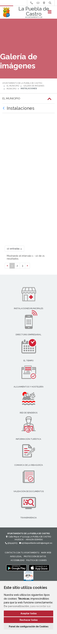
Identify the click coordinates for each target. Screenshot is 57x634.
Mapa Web (46, 553)
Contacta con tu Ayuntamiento (22, 553)
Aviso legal (16, 556)
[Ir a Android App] (16, 568)
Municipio (11, 89)
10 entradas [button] (13, 248)
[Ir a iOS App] (39, 568)
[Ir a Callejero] (44, 2)
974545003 (12, 543)
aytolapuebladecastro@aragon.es (36, 543)
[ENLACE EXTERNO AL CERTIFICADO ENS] (28, 577)
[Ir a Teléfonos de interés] (31, 2)
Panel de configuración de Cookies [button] (28, 626)
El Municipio (13, 86)
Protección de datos (35, 556)
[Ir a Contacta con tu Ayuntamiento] (38, 2)
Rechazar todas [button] (29, 620)
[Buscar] (50, 2)
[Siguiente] (27, 266)
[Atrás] (4, 108)
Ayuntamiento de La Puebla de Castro (22, 83)
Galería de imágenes (33, 86)
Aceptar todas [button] (29, 613)
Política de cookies (36, 560)
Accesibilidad (17, 560)
